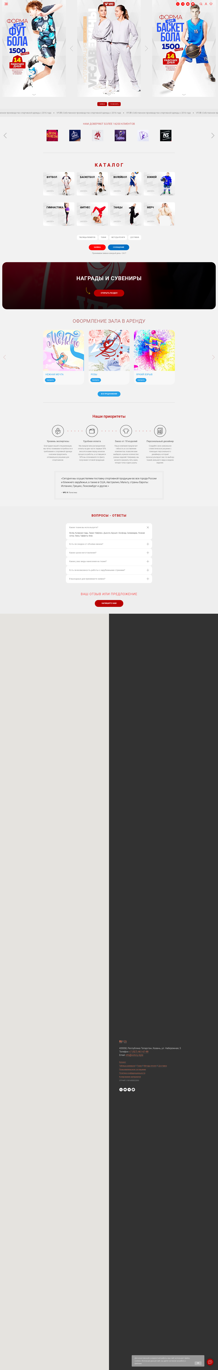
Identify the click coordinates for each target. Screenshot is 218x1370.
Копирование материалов (130, 1065)
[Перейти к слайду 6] (114, 93)
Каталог (122, 1051)
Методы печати (118, 226)
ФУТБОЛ (52, 165)
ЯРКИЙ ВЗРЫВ (144, 363)
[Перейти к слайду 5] (112, 93)
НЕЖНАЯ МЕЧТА (54, 363)
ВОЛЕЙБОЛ (120, 165)
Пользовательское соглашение (132, 1058)
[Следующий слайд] (146, 48)
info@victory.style (134, 1043)
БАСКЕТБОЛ (87, 165)
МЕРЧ (150, 196)
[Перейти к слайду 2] (105, 93)
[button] (201, 4)
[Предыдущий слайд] (71, 48)
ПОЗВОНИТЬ (114, 104)
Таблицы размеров (87, 226)
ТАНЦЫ (118, 196)
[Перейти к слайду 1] (103, 93)
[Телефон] (178, 5)
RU (120, 1030)
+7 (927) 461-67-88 (138, 1040)
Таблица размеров (127, 1054)
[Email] (188, 5)
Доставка (134, 226)
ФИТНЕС (85, 196)
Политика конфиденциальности (132, 1062)
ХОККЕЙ (152, 165)
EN (125, 1030)
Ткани (103, 226)
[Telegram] (183, 5)
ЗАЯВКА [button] (102, 104)
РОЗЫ (94, 363)
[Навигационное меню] (6, 4)
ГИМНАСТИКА (55, 196)
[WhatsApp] (192, 5)
